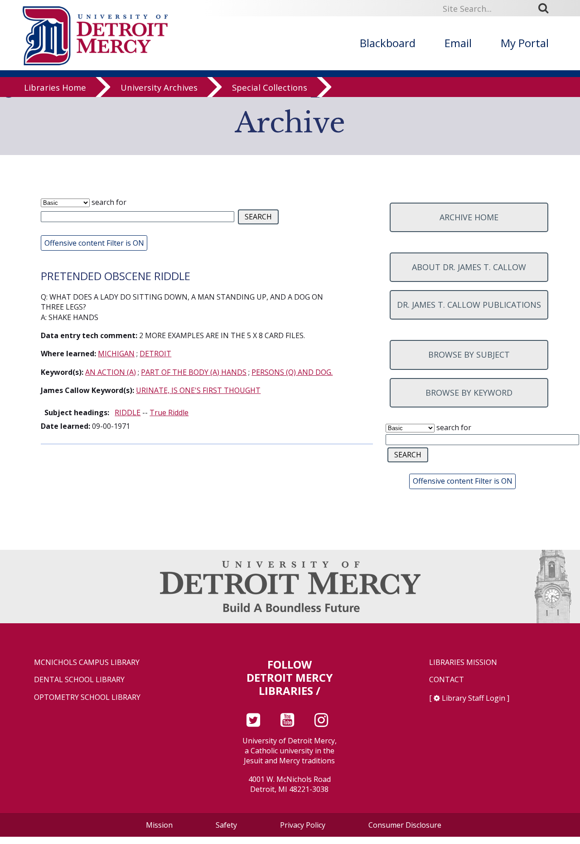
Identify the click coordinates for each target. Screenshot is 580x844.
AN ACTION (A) (110, 372)
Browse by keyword (468, 392)
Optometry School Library (87, 697)
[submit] (546, 8)
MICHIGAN (116, 354)
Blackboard (388, 42)
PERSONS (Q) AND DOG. (292, 372)
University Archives (159, 87)
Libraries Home (55, 87)
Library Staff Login (473, 698)
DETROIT (155, 354)
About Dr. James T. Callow (469, 267)
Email (458, 42)
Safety (226, 825)
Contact (446, 679)
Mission (159, 825)
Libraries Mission (463, 662)
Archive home (469, 217)
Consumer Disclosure (404, 825)
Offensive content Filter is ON (94, 243)
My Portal (525, 42)
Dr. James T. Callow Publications (469, 304)
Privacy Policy (302, 825)
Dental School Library (79, 679)
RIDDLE (127, 412)
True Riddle (169, 412)
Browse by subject (469, 354)
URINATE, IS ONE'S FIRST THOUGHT (198, 390)
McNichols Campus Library (87, 662)
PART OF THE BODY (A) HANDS (193, 372)
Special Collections (269, 87)
